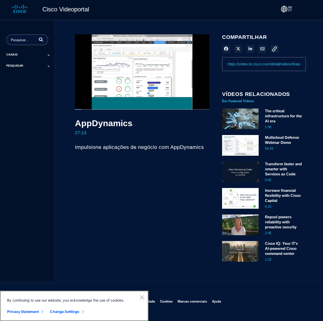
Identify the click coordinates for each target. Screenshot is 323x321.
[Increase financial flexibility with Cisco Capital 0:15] (240, 210)
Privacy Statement (23, 311)
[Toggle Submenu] (48, 55)
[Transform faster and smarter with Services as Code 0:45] (240, 183)
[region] (74, 306)
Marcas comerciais (192, 301)
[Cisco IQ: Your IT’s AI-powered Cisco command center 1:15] (240, 263)
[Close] (141, 297)
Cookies (166, 301)
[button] (40, 39)
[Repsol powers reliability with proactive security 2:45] (240, 236)
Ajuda (216, 301)
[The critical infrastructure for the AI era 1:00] (240, 130)
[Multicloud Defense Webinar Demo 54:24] (240, 157)
